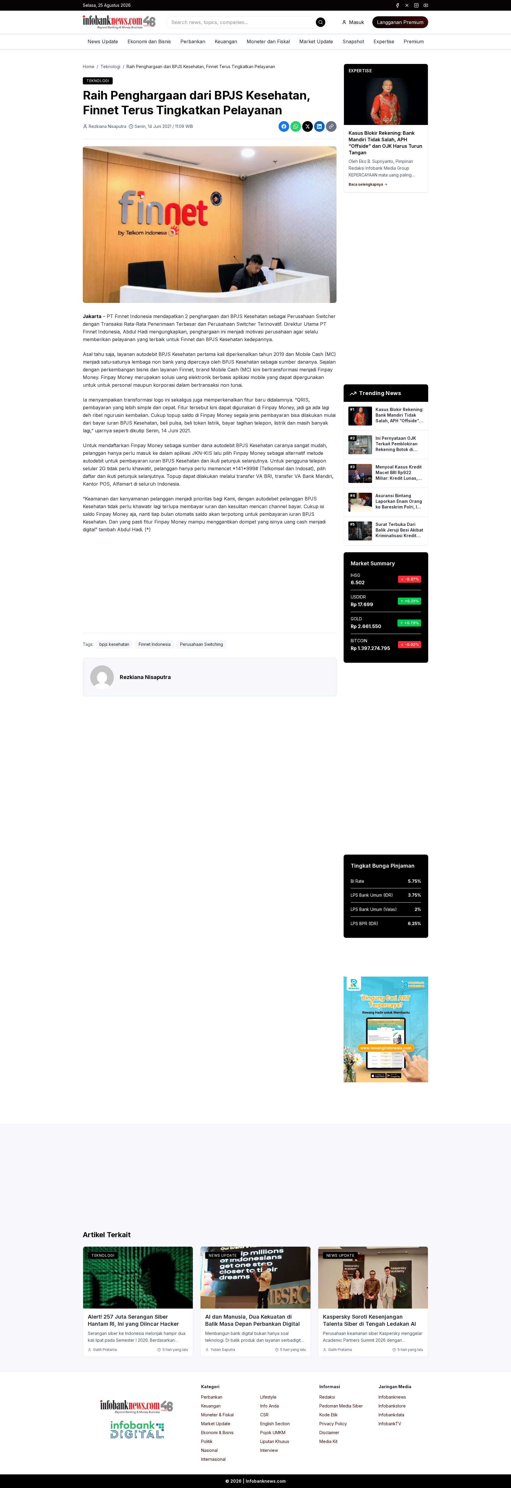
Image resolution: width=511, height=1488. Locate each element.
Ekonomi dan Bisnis (149, 41)
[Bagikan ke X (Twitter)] (307, 126)
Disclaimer (329, 1432)
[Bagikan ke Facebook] (284, 126)
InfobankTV (390, 1423)
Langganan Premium (400, 22)
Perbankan (192, 41)
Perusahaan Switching (201, 644)
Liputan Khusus (274, 1441)
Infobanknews (392, 1396)
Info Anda (269, 1405)
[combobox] (247, 22)
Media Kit (328, 1441)
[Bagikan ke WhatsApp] (295, 126)
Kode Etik (328, 1414)
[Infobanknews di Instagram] (416, 5)
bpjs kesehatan (114, 644)
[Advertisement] (28, 750)
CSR (264, 1414)
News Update (103, 41)
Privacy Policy (333, 1423)
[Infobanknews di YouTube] (425, 5)
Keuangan (226, 41)
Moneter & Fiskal (217, 1414)
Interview (269, 1450)
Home (88, 66)
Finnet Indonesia (155, 644)
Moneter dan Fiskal (268, 41)
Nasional (209, 1450)
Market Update (316, 41)
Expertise (383, 41)
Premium (414, 41)
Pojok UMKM (272, 1432)
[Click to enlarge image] (210, 224)
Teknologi (110, 66)
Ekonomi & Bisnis (217, 1432)
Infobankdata (391, 1414)
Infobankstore (392, 1405)
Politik (207, 1441)
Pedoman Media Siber (341, 1405)
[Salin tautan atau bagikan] (331, 126)
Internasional (213, 1459)
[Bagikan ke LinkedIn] (319, 126)
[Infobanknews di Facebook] (397, 5)
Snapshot (353, 41)
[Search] (320, 22)
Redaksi (327, 1396)
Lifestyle (268, 1396)
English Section (275, 1423)
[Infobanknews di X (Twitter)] (407, 5)
